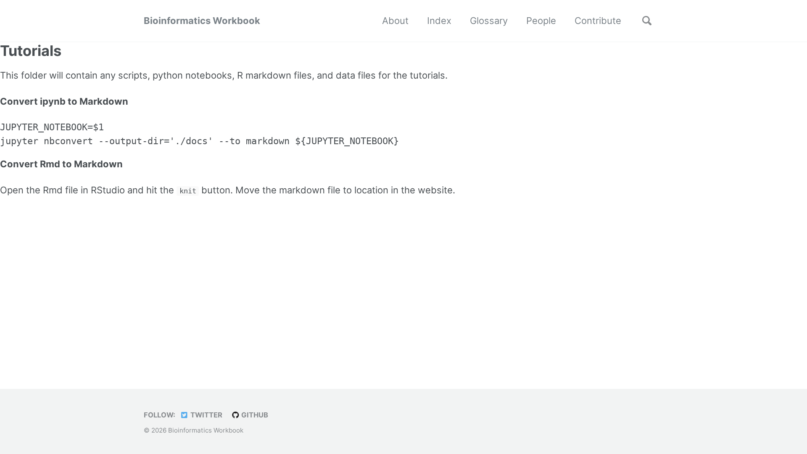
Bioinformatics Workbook (202, 20)
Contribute (598, 20)
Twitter (205, 415)
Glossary (489, 20)
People (541, 20)
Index (439, 20)
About (395, 20)
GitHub (254, 415)
